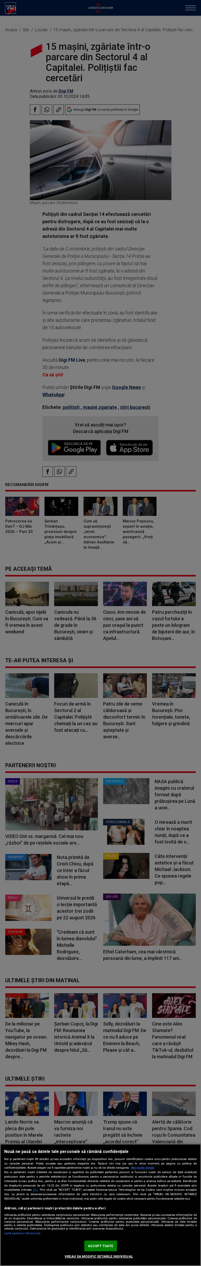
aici (35, 1190)
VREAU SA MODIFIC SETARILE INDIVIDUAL (99, 1256)
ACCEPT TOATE (100, 1246)
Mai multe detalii (142, 1167)
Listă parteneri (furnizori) (22, 1233)
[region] (100, 1205)
